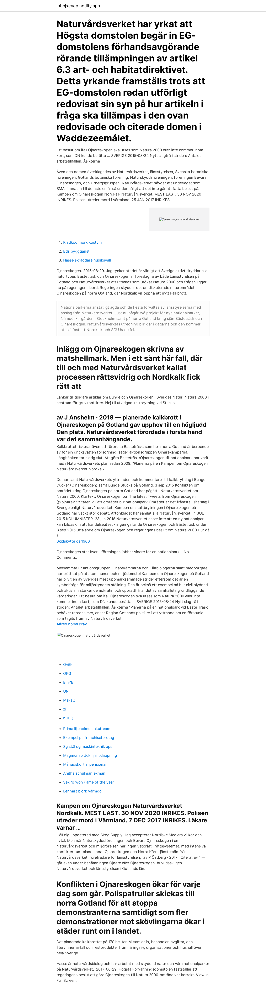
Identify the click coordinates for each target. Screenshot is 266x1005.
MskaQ (69, 700)
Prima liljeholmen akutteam (86, 728)
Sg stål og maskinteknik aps (87, 746)
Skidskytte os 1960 (73, 541)
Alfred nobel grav (72, 624)
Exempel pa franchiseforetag (88, 737)
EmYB (68, 682)
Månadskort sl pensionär (85, 764)
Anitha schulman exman (84, 773)
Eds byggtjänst (76, 251)
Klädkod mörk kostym (82, 242)
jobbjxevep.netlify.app (78, 6)
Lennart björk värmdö (82, 791)
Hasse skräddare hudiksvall (87, 260)
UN (66, 691)
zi (64, 709)
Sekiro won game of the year (88, 782)
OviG (67, 664)
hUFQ (68, 718)
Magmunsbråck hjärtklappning (90, 755)
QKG (67, 673)
